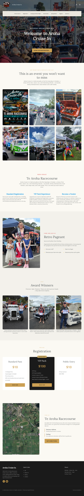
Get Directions (52, 441)
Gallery (26, 474)
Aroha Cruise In (17, 4)
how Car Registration (42, 50)
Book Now (15, 385)
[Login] (76, 4)
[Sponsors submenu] (69, 13)
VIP (25, 470)
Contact (26, 476)
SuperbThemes (30, 490)
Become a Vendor (69, 194)
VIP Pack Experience (42, 194)
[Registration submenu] (28, 13)
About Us (27, 472)
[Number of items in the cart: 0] (79, 4)
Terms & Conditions (77, 490)
